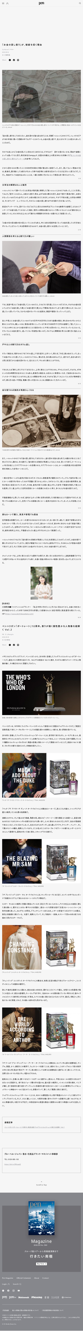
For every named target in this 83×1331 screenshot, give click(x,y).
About (36, 1278)
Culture (5, 49)
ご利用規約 (5, 1310)
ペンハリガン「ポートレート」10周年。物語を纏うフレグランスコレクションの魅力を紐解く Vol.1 (34, 1127)
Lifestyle (10, 634)
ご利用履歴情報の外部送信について (52, 1310)
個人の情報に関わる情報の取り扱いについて (25, 1310)
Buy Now (40, 1264)
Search (15, 1284)
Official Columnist (24, 1278)
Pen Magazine (7, 1278)
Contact (45, 1278)
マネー (12, 49)
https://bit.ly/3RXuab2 (12, 1164)
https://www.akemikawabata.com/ (19, 614)
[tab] (3, 4)
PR (3, 634)
